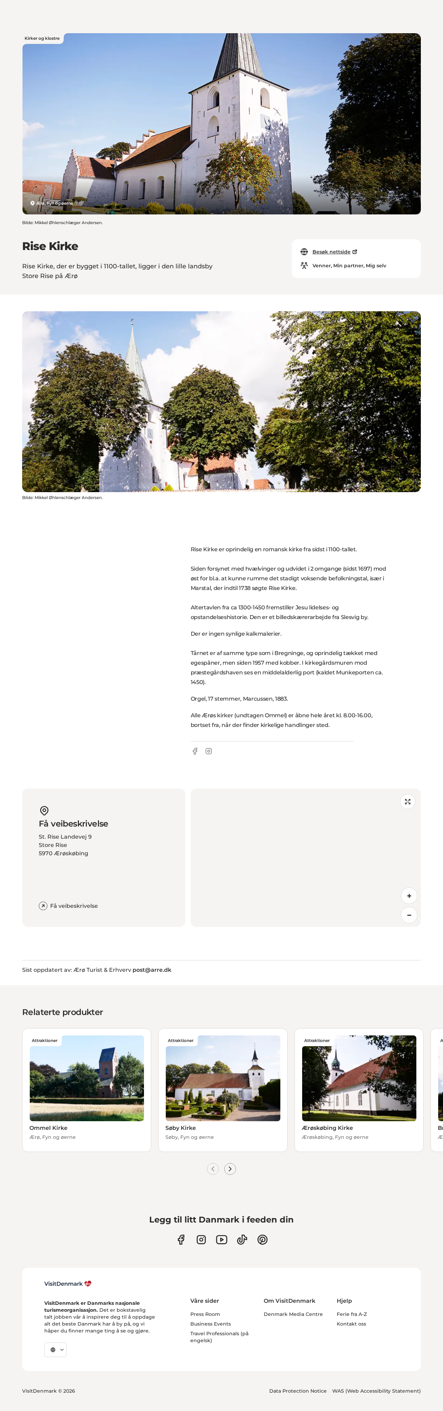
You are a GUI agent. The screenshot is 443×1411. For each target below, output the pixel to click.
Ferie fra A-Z (352, 1314)
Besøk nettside (332, 252)
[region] (306, 857)
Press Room (205, 1314)
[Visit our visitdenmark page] (222, 1240)
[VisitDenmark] (68, 1283)
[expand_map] (407, 801)
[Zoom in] (409, 895)
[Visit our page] (201, 1240)
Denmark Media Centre (293, 1314)
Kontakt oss (351, 1324)
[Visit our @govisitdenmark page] (242, 1240)
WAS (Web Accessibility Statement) (376, 1391)
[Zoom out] (409, 915)
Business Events (210, 1324)
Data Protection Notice (298, 1391)
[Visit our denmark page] (181, 1240)
